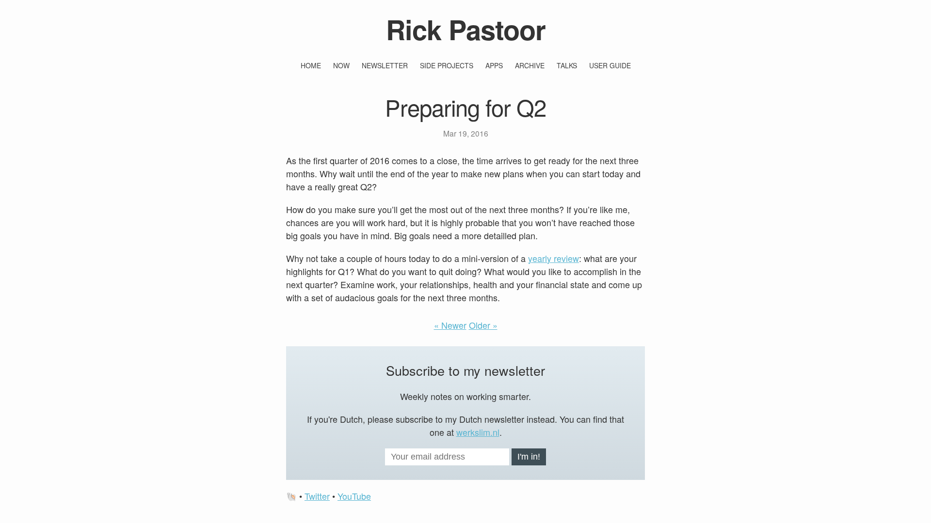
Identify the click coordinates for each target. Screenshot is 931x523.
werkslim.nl (477, 432)
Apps (494, 65)
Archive (530, 65)
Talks (567, 65)
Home (311, 65)
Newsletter (385, 65)
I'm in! (528, 456)
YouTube (354, 496)
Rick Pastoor (466, 29)
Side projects (446, 65)
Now (341, 65)
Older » (483, 325)
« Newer (450, 325)
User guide (610, 65)
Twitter (317, 496)
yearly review (553, 258)
